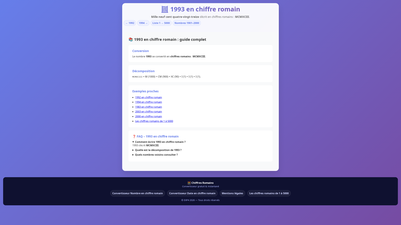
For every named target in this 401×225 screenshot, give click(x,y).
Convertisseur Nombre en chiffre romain (137, 193)
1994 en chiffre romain (148, 102)
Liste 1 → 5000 (161, 23)
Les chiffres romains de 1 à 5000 (154, 121)
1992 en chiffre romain (148, 97)
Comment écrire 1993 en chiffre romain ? (160, 142)
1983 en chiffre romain (148, 107)
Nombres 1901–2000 (186, 23)
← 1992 (129, 23)
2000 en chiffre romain (148, 116)
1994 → (143, 23)
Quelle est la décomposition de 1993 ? (158, 150)
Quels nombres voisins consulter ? (156, 154)
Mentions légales (232, 193)
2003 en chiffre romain (148, 111)
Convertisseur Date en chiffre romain (192, 193)
